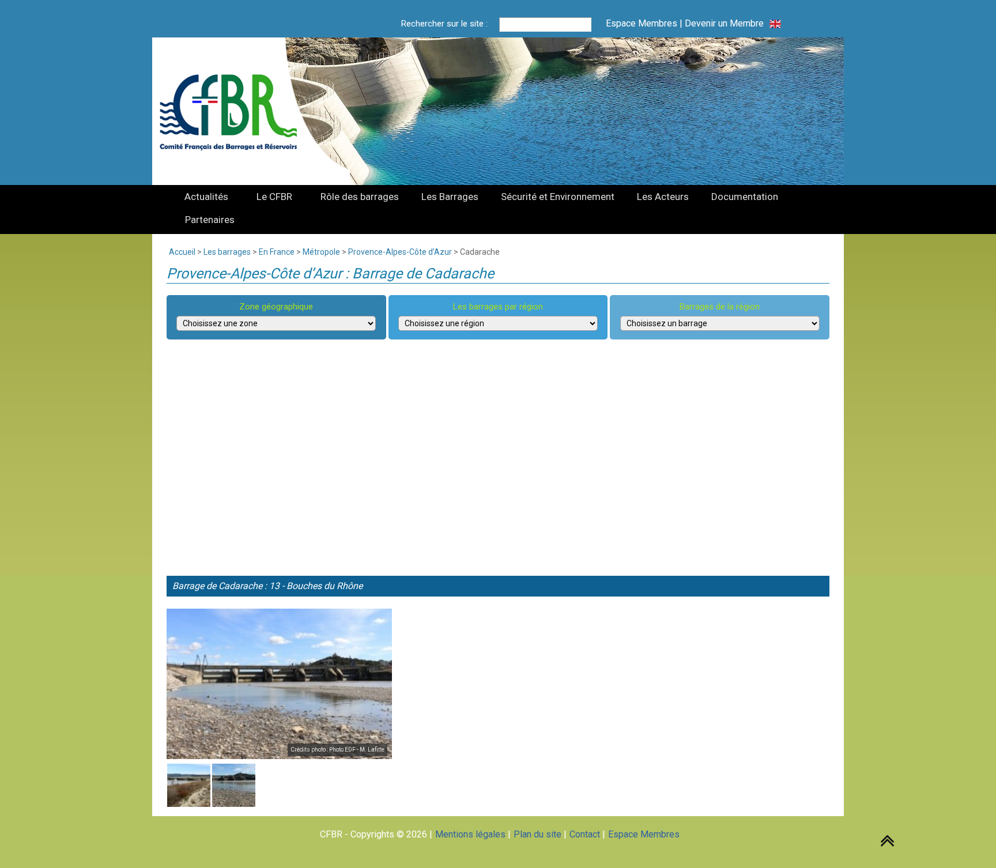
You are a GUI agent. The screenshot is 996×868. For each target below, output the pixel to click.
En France (277, 251)
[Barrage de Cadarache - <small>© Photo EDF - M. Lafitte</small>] (279, 684)
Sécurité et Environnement (557, 196)
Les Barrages (449, 196)
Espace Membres (641, 23)
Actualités (206, 196)
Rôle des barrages (359, 196)
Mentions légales (470, 834)
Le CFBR (274, 196)
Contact (584, 834)
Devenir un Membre (724, 23)
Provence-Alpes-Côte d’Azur (400, 251)
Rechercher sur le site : (444, 23)
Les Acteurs (663, 196)
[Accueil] (235, 111)
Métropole (321, 251)
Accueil (182, 251)
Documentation (744, 196)
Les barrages (227, 251)
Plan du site (537, 834)
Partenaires (210, 219)
